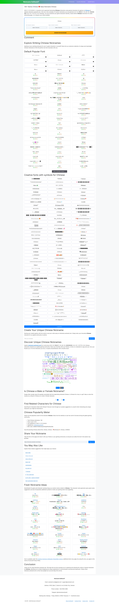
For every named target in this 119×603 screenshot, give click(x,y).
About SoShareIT (69, 601)
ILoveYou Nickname (81, 1)
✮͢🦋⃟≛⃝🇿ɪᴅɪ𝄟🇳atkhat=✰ (59, 506)
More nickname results (58, 171)
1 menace (27, 471)
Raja (35, 525)
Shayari (59, 500)
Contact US (91, 601)
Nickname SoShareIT (31, 2)
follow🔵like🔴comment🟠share (35, 533)
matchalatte (28, 465)
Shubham (83, 546)
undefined (83, 500)
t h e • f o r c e (29, 455)
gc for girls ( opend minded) (32, 477)
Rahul (59, 493)
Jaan (59, 512)
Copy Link (91, 442)
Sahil (59, 546)
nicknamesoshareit (38, 425)
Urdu (35, 519)
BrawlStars (83, 519)
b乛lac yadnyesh (29, 474)
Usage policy (85, 601)
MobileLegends (84, 539)
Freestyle (35, 539)
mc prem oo (28, 468)
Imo (84, 493)
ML (35, 493)
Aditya (83, 525)
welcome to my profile (59, 525)
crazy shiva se (29, 459)
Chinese (87, 10)
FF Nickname (71, 1)
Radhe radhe (35, 512)
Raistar (35, 506)
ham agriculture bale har (31, 480)
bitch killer (28, 452)
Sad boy (84, 552)
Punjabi (59, 533)
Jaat (59, 552)
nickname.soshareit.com (34, 345)
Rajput (35, 546)
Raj (59, 519)
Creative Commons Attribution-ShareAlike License (50, 559)
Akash (59, 539)
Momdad (83, 512)
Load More (59, 326)
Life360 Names (91, 1)
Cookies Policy (78, 601)
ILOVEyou (35, 500)
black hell (27, 462)
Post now (92, 338)
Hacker (83, 533)
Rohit (35, 552)
